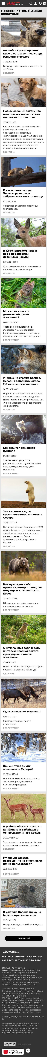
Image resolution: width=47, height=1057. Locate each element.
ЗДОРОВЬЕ (8, 673)
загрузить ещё (24, 938)
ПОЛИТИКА (8, 152)
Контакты (7, 956)
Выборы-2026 (34, 956)
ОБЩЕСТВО (9, 213)
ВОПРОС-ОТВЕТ (11, 340)
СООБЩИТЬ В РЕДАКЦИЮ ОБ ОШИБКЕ (21, 960)
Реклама (20, 956)
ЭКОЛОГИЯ (8, 73)
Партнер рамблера (24, 1044)
